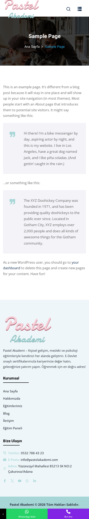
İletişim (8, 421)
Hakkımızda (11, 398)
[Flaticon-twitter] (12, 480)
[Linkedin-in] (34, 480)
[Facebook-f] (4, 480)
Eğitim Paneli (12, 428)
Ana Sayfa (32, 46)
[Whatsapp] (27, 480)
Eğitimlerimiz (12, 406)
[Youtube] (19, 480)
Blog (6, 413)
